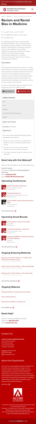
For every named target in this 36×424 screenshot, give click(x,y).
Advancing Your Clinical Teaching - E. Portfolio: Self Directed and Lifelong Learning (16, 259)
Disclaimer (4, 408)
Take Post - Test (24, 91)
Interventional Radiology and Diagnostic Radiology (13, 50)
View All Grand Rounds (8, 247)
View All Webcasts (6, 308)
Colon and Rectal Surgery (23, 44)
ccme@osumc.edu (11, 323)
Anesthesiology (24, 42)
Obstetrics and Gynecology (9, 53)
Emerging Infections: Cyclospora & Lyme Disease (15, 292)
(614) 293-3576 (14, 321)
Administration (15, 42)
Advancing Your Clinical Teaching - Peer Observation (17, 273)
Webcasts (9, 16)
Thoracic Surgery (25, 57)
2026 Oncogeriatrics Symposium (17, 186)
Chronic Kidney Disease (8, 297)
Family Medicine (12, 47)
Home (3, 16)
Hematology (21, 47)
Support (5, 117)
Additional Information (9, 98)
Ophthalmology (5, 55)
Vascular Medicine (12, 59)
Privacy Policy (12, 408)
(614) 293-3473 (11, 174)
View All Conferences (7, 211)
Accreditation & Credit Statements (12, 113)
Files (4, 102)
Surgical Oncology (13, 57)
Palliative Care (15, 55)
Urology (3, 59)
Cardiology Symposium (14, 193)
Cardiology (7, 42)
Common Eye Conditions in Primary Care (13, 302)
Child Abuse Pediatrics (8, 44)
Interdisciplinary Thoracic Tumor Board (18, 222)
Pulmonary (4, 57)
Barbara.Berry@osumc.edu (22, 414)
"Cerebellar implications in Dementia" (18, 229)
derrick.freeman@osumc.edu (14, 177)
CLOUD (22, 421)
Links (4, 105)
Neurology (26, 51)
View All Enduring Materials (9, 281)
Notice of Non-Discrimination (22, 410)
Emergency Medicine (16, 46)
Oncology (21, 53)
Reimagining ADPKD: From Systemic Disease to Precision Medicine (20, 238)
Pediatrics (23, 55)
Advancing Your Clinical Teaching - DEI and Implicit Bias (17, 266)
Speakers (5, 109)
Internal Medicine (12, 49)
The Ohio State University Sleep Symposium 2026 (20, 201)
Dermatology (5, 46)
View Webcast (9, 91)
